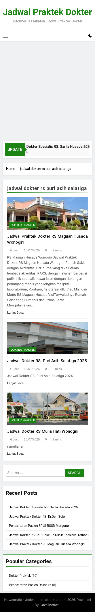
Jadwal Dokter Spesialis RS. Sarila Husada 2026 (50, 146)
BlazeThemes (49, 605)
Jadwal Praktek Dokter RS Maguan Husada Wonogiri (47, 544)
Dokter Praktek (23, 225)
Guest (14, 250)
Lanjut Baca (15, 312)
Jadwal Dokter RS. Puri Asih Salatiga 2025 (47, 360)
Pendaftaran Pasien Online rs (30, 585)
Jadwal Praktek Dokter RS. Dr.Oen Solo (37, 517)
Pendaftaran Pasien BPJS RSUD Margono (39, 526)
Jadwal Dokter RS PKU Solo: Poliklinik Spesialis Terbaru (49, 535)
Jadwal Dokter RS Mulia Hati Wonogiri (42, 431)
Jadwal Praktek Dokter (47, 12)
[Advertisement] (47, 90)
